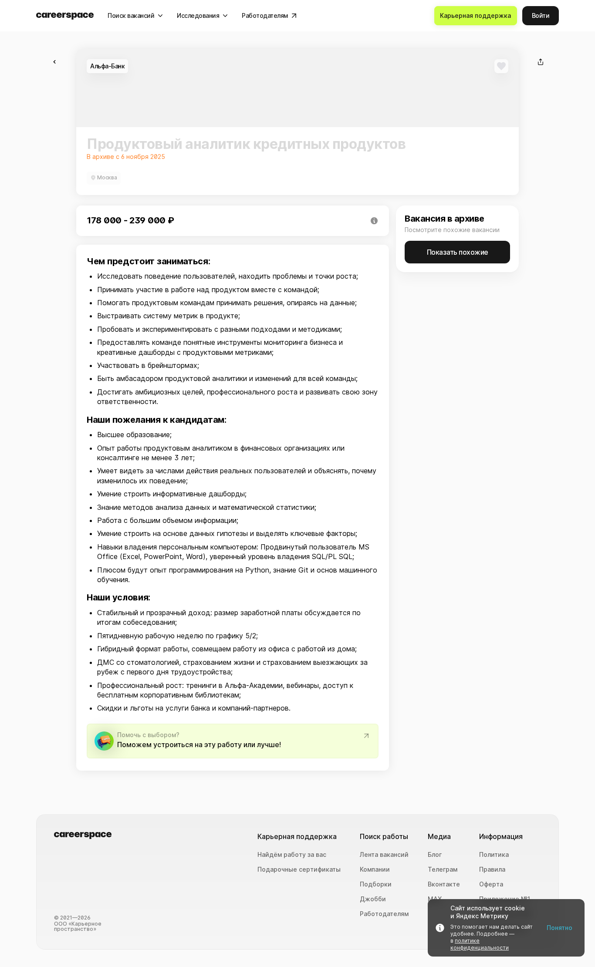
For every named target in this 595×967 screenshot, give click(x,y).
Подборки (376, 884)
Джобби (373, 899)
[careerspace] (65, 16)
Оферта (491, 884)
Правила (492, 869)
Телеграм (442, 869)
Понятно (559, 927)
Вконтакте (444, 884)
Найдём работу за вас (291, 854)
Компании (375, 869)
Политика (494, 854)
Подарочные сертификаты (299, 869)
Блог (435, 854)
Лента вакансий (384, 854)
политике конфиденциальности (479, 944)
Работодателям (384, 913)
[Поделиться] (540, 62)
